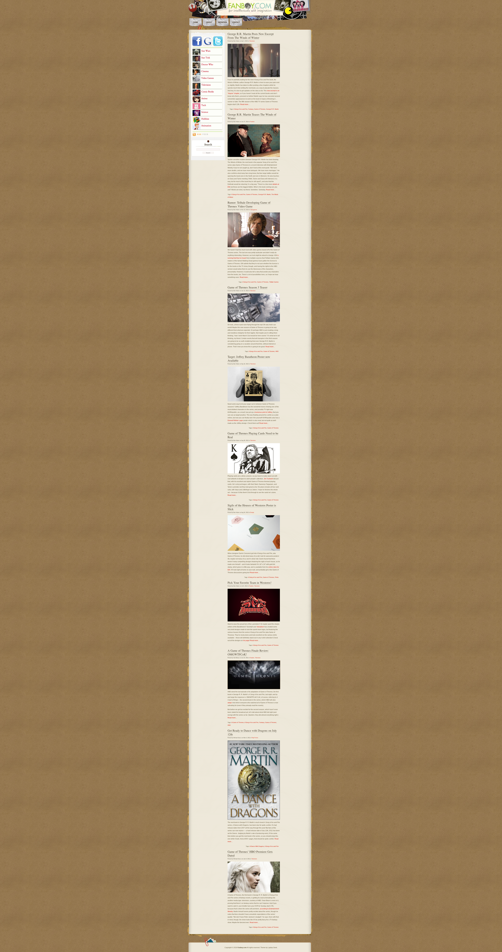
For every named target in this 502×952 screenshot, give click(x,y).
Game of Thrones (259, 109)
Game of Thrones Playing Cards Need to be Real (253, 435)
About (209, 22)
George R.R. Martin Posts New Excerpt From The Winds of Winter (251, 35)
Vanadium (260, 627)
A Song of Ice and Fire (240, 109)
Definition (222, 22)
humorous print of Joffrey (263, 412)
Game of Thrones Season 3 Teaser (247, 287)
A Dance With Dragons (257, 846)
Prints (277, 577)
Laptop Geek (272, 947)
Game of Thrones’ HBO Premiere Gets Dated (250, 853)
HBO (277, 351)
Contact (236, 22)
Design (252, 512)
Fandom (252, 121)
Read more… (245, 104)
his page (246, 640)
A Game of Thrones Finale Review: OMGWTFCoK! (248, 652)
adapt (230, 703)
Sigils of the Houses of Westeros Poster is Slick (252, 507)
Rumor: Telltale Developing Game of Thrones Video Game (249, 204)
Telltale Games (274, 282)
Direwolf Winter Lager (235, 420)
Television (252, 41)
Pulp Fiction (255, 737)
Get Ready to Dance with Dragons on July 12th (252, 732)
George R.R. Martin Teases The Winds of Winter (252, 116)
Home (195, 22)
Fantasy (250, 109)
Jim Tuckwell (268, 479)
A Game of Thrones (237, 722)
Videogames (253, 209)
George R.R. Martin (272, 109)
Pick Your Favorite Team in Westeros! (249, 582)
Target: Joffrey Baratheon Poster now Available (249, 358)
